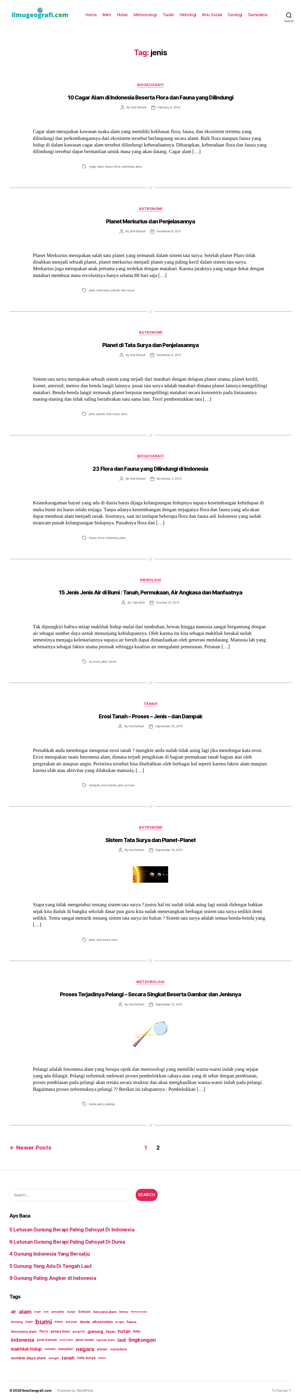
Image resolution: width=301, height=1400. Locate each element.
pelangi (110, 1104)
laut (122, 1340)
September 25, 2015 (169, 726)
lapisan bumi (105, 1340)
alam (25, 1311)
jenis (139, 166)
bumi (96, 661)
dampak (94, 785)
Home (91, 14)
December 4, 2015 (169, 355)
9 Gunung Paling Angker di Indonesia (52, 1278)
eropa (119, 1322)
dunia (92, 1104)
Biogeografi (150, 85)
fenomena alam (24, 1331)
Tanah (168, 14)
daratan (71, 1322)
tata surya (128, 290)
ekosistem (102, 1321)
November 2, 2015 (169, 478)
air (90, 661)
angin (37, 1311)
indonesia (128, 166)
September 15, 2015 (168, 1004)
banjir (71, 1311)
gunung (95, 1331)
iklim (136, 1331)
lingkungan (142, 1340)
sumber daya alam (28, 1358)
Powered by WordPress (75, 1390)
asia (46, 1311)
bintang (17, 1322)
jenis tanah (85, 1340)
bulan (29, 1321)
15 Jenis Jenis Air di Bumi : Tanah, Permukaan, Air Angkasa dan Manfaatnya (150, 592)
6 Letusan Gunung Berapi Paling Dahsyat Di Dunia (67, 1242)
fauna (109, 166)
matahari (65, 1349)
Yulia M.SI (138, 602)
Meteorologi (145, 14)
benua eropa (139, 1311)
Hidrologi (188, 14)
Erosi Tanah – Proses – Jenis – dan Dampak (150, 716)
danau (59, 1321)
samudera (118, 1349)
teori (124, 414)
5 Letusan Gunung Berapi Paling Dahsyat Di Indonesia (71, 1230)
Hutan (122, 14)
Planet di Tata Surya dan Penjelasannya (150, 345)
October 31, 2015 (167, 602)
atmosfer (57, 1311)
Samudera (257, 14)
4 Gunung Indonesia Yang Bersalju (49, 1254)
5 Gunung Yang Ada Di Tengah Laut (50, 1266)
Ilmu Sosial (212, 14)
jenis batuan (47, 1340)
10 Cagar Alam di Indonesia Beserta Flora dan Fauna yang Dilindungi (150, 97)
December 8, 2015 (169, 231)
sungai (53, 1358)
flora (117, 166)
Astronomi (150, 209)
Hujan (110, 1331)
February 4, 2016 (169, 107)
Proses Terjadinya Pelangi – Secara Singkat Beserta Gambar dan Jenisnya (150, 994)
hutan (124, 1331)
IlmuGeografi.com (37, 1390)
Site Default (139, 107)
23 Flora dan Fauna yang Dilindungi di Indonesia (150, 469)
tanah (112, 661)
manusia (49, 1349)
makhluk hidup (26, 1349)
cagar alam (96, 166)
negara (85, 1349)
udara (102, 1358)
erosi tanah (108, 785)
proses (130, 785)
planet (115, 290)
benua (123, 1311)
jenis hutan (66, 1339)
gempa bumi (60, 1331)
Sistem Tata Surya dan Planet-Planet (150, 840)
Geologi (235, 14)
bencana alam (105, 1312)
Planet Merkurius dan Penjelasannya (150, 221)
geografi (78, 1331)
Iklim (107, 14)
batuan (84, 1311)
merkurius (103, 290)
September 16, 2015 (168, 850)
